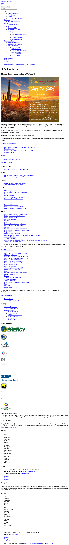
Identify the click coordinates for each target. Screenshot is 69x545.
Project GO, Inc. (9, 232)
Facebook (7, 476)
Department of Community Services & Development (19, 175)
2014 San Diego (16, 55)
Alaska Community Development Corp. (15, 214)
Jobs (13, 33)
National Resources (17, 37)
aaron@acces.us (13, 534)
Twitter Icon (7, 61)
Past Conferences (13, 45)
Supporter (7, 20)
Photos (3, 155)
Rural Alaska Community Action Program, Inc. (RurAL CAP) (22, 235)
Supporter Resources (14, 21)
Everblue (6, 220)
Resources (11, 31)
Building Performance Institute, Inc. (14, 216)
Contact (10, 16)
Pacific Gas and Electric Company (14, 206)
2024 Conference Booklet (11, 300)
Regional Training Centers (19, 34)
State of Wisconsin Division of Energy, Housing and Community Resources (25, 240)
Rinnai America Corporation (12, 233)
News (6, 23)
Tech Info (7, 26)
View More (12, 427)
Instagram (7, 539)
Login (2, 3)
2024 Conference (16, 47)
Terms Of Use (27, 543)
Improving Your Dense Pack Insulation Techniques (18, 150)
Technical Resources (17, 39)
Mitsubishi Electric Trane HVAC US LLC (16, 169)
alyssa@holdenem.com (29, 471)
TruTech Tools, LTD (10, 238)
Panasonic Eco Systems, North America (15, 229)
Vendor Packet (8, 299)
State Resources (16, 36)
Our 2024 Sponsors (6, 162)
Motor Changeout (9, 152)
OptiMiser (7, 227)
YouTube (7, 478)
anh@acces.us (25, 473)
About (6, 12)
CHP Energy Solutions (10, 191)
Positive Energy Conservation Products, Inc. (16, 230)
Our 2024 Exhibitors (7, 250)
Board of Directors (13, 13)
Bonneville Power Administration (13, 199)
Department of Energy (10, 287)
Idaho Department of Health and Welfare (15, 192)
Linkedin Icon (8, 60)
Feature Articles (12, 28)
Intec (5, 222)
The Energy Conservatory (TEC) (13, 197)
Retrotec (6, 194)
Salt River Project (9, 195)
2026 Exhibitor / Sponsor (15, 44)
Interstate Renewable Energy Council (15, 224)
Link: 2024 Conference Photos (13, 159)
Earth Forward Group (10, 217)
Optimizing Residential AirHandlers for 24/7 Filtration (19, 147)
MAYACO (49, 543)
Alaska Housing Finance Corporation (15, 183)
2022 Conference (16, 49)
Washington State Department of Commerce (16, 177)
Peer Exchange (12, 15)
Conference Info (9, 41)
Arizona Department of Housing (13, 184)
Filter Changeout (9, 149)
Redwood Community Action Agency (15, 208)
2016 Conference (16, 53)
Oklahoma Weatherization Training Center (16, 225)
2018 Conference (16, 52)
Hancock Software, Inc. (11, 205)
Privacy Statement (36, 543)
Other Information (6, 295)
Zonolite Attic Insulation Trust (12, 241)
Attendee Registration (14, 42)
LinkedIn (7, 479)
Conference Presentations (8, 143)
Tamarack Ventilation (10, 237)
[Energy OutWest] (6, 1)
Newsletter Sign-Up (13, 24)
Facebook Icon (8, 58)
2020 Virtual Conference (19, 50)
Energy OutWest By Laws (15, 18)
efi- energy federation (10, 219)
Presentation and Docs (14, 29)
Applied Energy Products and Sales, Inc (15, 253)
